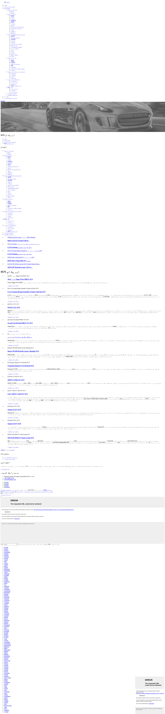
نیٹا (12, 51)
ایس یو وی (14, 92)
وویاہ (13, 53)
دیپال (13, 42)
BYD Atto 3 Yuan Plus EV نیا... (19, 261)
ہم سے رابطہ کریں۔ (10, 98)
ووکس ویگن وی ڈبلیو (18, 68)
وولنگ (13, 33)
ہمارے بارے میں (9, 6)
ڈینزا (13, 40)
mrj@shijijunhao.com (10, 479)
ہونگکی (13, 31)
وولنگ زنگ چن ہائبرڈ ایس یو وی (20, 337)
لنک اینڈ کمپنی (16, 47)
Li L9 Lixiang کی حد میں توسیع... (20, 247)
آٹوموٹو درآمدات (41, 491)
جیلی (12, 25)
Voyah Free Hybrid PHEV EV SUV (20, 323)
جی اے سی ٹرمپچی (16, 28)
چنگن (12, 17)
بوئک (12, 11)
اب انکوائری (5, 469)
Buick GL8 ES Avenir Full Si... (18, 241)
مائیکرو (14, 81)
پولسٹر (13, 67)
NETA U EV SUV (14, 307)
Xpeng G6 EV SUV (14, 424)
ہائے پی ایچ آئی (16, 44)
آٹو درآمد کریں (29, 491)
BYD (12, 16)
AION (13, 36)
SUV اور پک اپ (16, 85)
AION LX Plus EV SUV (16, 380)
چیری (12, 19)
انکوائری (15, 285)
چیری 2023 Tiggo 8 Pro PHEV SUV (20, 279)
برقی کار (20, 491)
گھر (5, 5)
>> (10, 450)
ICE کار (10, 87)
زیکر (12, 56)
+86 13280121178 (9, 478)
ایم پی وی (14, 82)
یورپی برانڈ (12, 57)
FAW (12, 22)
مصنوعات (7, 8)
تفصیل (10, 285)
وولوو (13, 70)
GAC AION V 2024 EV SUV (18, 394)
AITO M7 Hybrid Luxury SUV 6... (20, 267)
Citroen (13, 62)
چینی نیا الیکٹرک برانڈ (16, 34)
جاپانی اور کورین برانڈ (16, 71)
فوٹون (13, 23)
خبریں (6, 96)
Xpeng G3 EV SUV (14, 410)
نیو (12, 50)
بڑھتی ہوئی (15, 48)
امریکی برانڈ (12, 9)
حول (12, 30)
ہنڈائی (13, 75)
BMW (12, 61)
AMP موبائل (47, 490)
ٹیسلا (12, 13)
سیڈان (13, 84)
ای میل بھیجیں (6, 494)
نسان (12, 76)
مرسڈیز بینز (15, 64)
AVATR (13, 39)
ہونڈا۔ (13, 73)
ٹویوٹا (13, 78)
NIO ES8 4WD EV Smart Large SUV (21, 438)
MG (12, 65)
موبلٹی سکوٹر (12, 95)
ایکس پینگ (14, 54)
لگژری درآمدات (8, 491)
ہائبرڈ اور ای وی (14, 79)
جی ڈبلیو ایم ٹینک (17, 26)
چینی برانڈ (12, 14)
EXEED (13, 20)
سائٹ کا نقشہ (6, 490)
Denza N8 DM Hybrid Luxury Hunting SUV (23, 351)
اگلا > (13, 450)
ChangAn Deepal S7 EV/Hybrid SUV (21, 366)
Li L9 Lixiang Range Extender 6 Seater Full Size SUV (27, 292)
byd (2, 491)
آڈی (12, 59)
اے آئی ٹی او (15, 37)
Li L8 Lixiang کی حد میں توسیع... (20, 254)
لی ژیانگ (14, 45)
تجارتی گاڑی (12, 93)
